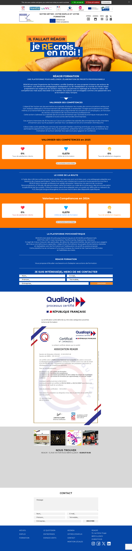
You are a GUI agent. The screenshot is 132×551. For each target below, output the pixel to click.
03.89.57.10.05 (85, 453)
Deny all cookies (93, 2)
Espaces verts (49, 538)
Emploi (22, 534)
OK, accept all (78, 2)
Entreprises (49, 534)
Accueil (22, 530)
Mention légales (75, 542)
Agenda (70, 530)
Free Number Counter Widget (66, 163)
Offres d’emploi (74, 534)
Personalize (106, 2)
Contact (71, 538)
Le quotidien (49, 530)
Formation (24, 538)
